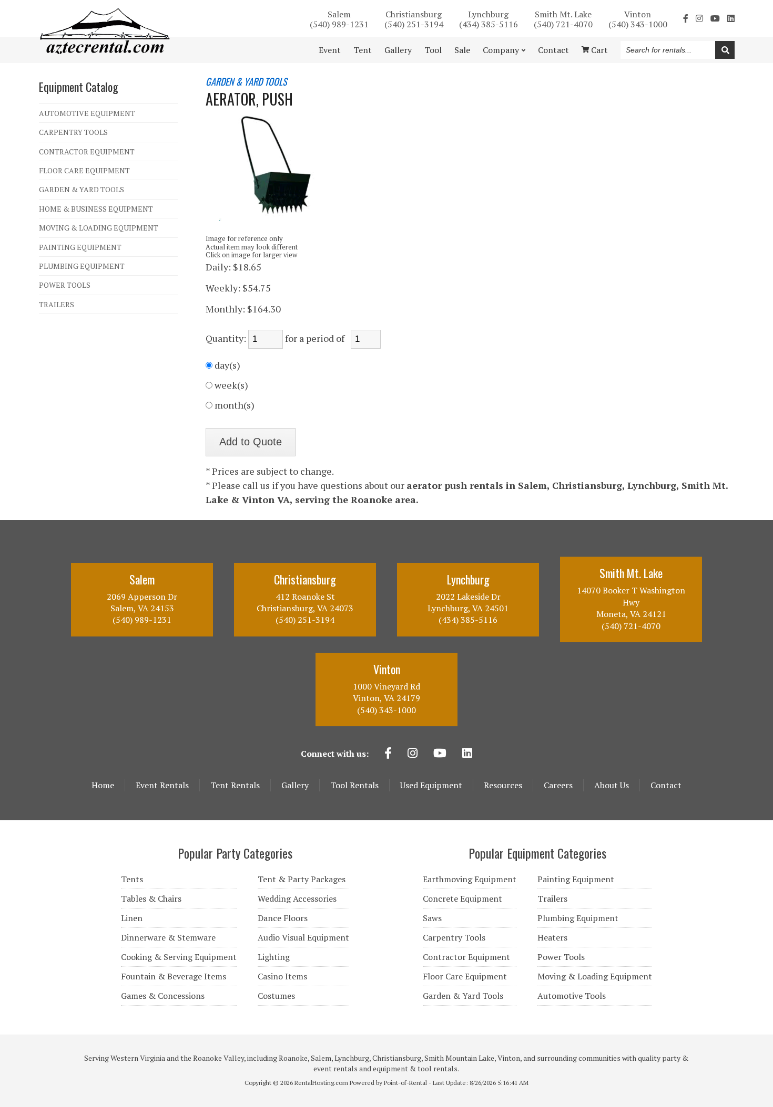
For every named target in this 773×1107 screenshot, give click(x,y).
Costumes (276, 995)
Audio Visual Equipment (303, 937)
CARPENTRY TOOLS (73, 132)
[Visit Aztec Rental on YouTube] (715, 18)
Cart (598, 50)
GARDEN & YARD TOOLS (81, 189)
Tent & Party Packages (301, 879)
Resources (503, 785)
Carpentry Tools (454, 937)
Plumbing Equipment (577, 918)
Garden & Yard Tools (463, 995)
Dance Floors (283, 918)
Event (330, 50)
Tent (362, 50)
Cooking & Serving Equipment (179, 957)
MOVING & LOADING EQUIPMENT (98, 228)
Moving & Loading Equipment (594, 976)
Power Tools (561, 957)
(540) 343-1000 (637, 18)
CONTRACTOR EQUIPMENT (87, 151)
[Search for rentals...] (725, 50)
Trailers (552, 898)
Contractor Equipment (466, 957)
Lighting (274, 957)
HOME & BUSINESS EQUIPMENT (96, 209)
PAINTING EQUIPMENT (80, 247)
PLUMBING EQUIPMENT (82, 266)
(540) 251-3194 (413, 18)
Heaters (552, 937)
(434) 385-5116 (488, 18)
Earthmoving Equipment (469, 879)
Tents (132, 879)
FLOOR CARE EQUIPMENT (84, 170)
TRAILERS (56, 304)
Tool (433, 50)
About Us (611, 785)
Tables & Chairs (151, 898)
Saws (432, 918)
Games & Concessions (163, 995)
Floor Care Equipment (465, 976)
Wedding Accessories (297, 898)
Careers (558, 785)
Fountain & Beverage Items (173, 976)
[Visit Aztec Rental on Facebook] (685, 18)
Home (102, 785)
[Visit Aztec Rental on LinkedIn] (731, 18)
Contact (553, 50)
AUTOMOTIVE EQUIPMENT (87, 113)
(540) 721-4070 (563, 18)
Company (501, 50)
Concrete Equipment (462, 898)
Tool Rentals (354, 785)
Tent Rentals (235, 785)
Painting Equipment (575, 879)
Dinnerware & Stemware (168, 937)
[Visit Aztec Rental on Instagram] (699, 18)
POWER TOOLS (64, 285)
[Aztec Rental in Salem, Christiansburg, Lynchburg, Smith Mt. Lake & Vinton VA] (105, 51)
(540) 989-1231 (339, 18)
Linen (132, 918)
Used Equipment (431, 785)
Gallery (398, 50)
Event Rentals (162, 785)
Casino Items (282, 976)
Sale (462, 50)
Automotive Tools (571, 995)
